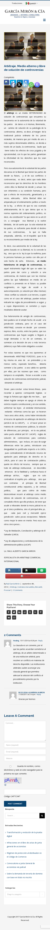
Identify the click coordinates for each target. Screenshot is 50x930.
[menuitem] (17, 3)
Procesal (7, 590)
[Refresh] (5, 785)
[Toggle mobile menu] (44, 20)
